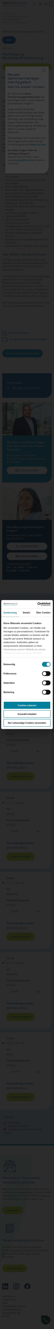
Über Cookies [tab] (43, 612)
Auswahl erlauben (27, 714)
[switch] (46, 673)
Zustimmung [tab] (10, 612)
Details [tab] (26, 612)
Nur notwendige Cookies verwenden (27, 722)
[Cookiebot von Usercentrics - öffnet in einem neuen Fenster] (38, 604)
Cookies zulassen (27, 705)
